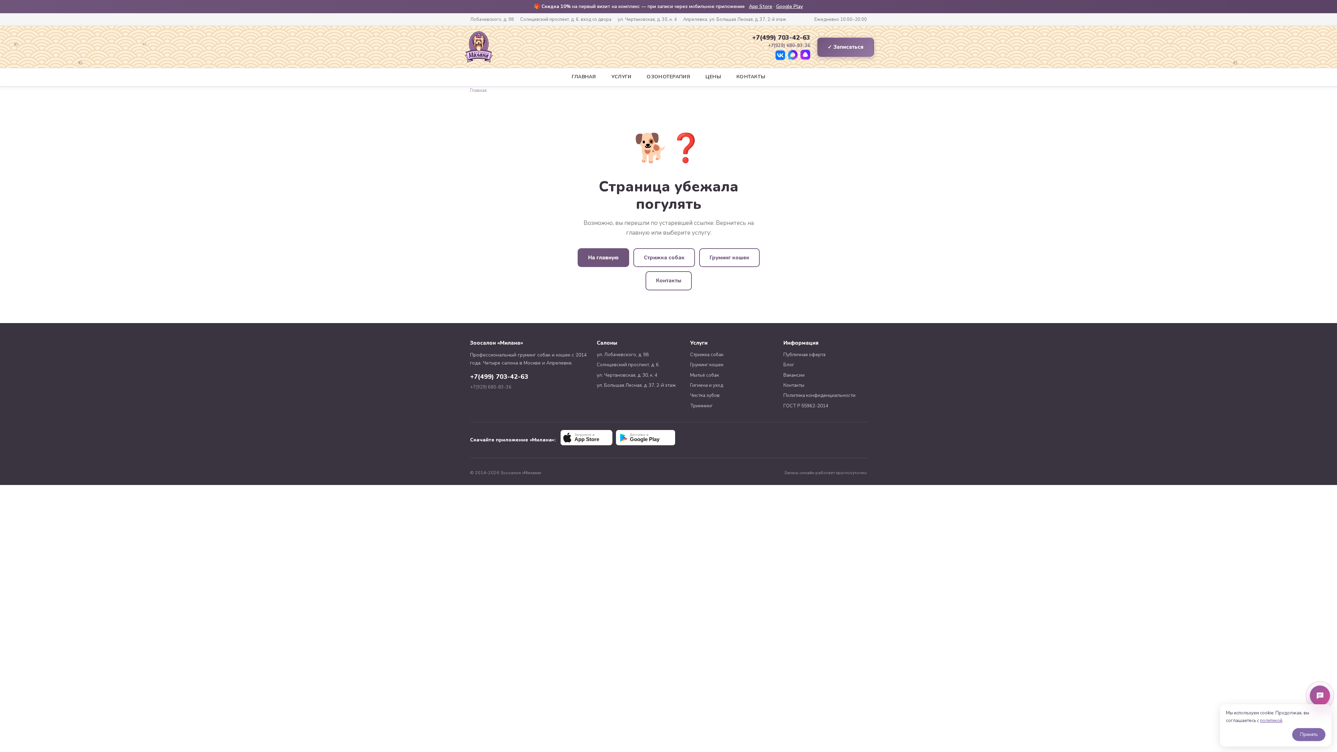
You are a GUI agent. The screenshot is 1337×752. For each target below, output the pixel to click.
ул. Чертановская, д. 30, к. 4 (647, 19)
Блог (788, 364)
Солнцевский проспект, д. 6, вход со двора (565, 19)
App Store (760, 6)
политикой (1271, 721)
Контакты (750, 76)
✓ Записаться (845, 47)
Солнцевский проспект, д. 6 (628, 364)
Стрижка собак (664, 257)
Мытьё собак (704, 375)
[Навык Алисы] (805, 56)
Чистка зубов (705, 395)
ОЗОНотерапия (668, 76)
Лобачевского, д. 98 (492, 19)
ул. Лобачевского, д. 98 (623, 354)
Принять (1309, 734)
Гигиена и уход (706, 385)
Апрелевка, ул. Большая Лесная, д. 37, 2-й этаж (734, 19)
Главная (584, 76)
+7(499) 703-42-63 (781, 37)
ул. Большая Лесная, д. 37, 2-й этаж (636, 385)
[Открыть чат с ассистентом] (1320, 696)
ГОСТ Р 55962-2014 (805, 405)
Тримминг (701, 405)
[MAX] (793, 56)
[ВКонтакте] (780, 56)
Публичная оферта (804, 354)
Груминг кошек (729, 257)
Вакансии (794, 375)
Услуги (621, 76)
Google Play (789, 6)
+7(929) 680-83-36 (490, 387)
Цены (713, 76)
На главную (603, 257)
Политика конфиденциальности (819, 395)
